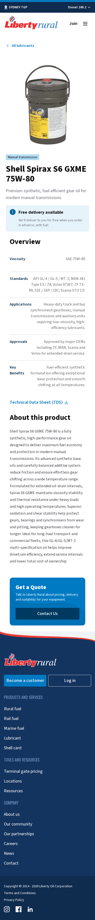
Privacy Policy (14, 900)
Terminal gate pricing (23, 771)
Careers (11, 844)
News (9, 853)
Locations (13, 781)
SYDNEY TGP (18, 7)
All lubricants (23, 45)
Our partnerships (19, 834)
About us (12, 814)
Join (73, 24)
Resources (13, 791)
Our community (18, 824)
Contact (11, 863)
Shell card (12, 748)
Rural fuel (12, 709)
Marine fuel (14, 728)
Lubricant (12, 738)
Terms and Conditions (20, 893)
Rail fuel (11, 719)
